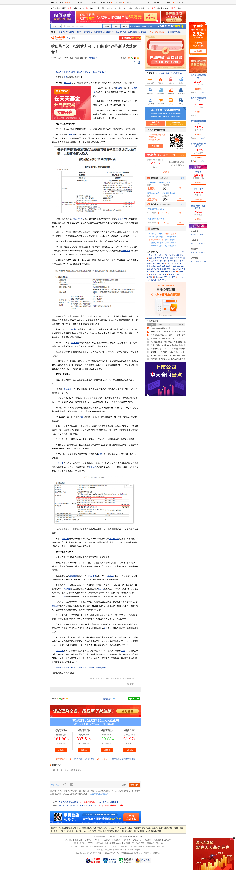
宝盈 (160, 255)
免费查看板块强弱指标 (68, 802)
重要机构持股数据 (87, 802)
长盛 (173, 255)
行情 (86, 8)
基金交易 (180, 2)
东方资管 (163, 277)
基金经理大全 (133, 32)
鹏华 (174, 274)
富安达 (172, 258)
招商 (160, 280)
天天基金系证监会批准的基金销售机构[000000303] (97, 846)
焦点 (58, 8)
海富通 (159, 266)
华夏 (168, 269)
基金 (131, 8)
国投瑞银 (156, 263)
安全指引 (107, 840)
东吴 (166, 258)
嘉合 (174, 269)
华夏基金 (65, 538)
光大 (152, 261)
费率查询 (141, 26)
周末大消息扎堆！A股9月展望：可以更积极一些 (168, 342)
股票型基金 (114, 538)
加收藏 (60, 2)
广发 (156, 261)
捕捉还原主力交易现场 (68, 805)
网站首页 (53, 2)
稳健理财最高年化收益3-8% (104, 32)
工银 (162, 263)
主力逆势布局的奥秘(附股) (108, 802)
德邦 (150, 258)
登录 (53, 785)
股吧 (153, 8)
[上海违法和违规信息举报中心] (125, 860)
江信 (155, 272)
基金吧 (159, 8)
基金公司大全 (121, 32)
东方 (158, 258)
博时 (156, 255)
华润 (163, 266)
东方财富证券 (105, 2)
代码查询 (133, 26)
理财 (136, 8)
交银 (174, 272)
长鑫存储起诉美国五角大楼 (160, 328)
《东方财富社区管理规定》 (99, 794)
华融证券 (169, 266)
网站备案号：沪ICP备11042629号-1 (147, 853)
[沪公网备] (143, 860)
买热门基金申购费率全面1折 (111, 805)
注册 (57, 785)
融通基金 (75, 342)
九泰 (151, 272)
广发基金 (60, 463)
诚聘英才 (167, 840)
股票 (64, 8)
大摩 (180, 272)
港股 (108, 8)
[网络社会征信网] (109, 860)
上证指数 (73, 576)
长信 (181, 255)
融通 (156, 277)
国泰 (151, 263)
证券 (128, 251)
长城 (170, 255)
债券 (142, 8)
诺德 (156, 274)
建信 (158, 272)
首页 (68, 38)
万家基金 (74, 329)
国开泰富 (170, 261)
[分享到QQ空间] (138, 58)
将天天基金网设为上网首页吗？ (105, 837)
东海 (162, 258)
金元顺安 (168, 272)
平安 (170, 274)
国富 (160, 261)
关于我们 (68, 840)
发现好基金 (88, 32)
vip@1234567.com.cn (113, 843)
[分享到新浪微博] (135, 58)
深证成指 (92, 576)
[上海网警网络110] (92, 860)
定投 (100, 454)
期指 (75, 8)
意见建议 (148, 840)
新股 (69, 8)
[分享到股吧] (129, 58)
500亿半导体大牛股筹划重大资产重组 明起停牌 (168, 332)
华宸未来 (178, 263)
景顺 (81, 417)
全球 (97, 8)
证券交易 (169, 2)
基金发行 (92, 467)
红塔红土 (163, 269)
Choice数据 (119, 2)
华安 (168, 263)
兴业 (179, 277)
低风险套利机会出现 (88, 805)
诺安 (152, 274)
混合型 (124, 251)
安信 (150, 255)
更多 (183, 252)
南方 (160, 274)
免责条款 (117, 840)
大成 (154, 258)
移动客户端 (69, 2)
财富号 (172, 8)
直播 (148, 8)
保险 (123, 650)
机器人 (101, 589)
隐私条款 (127, 840)
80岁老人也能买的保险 (156, 32)
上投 (169, 277)
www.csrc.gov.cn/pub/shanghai (128, 850)
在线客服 (157, 840)
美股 (103, 8)
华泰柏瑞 (180, 266)
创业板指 (111, 576)
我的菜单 (157, 2)
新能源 (55, 606)
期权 (80, 8)
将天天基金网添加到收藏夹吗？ (130, 837)
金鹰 (162, 272)
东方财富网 (93, 58)
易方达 (153, 280)
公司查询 (149, 26)
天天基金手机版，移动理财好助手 (170, 73)
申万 (173, 277)
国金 (164, 261)
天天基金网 (108, 699)
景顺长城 (179, 269)
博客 (166, 8)
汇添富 (156, 269)
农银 (164, 274)
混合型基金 (78, 219)
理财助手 (150, 73)
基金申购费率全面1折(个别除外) (70, 32)
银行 (125, 8)
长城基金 (120, 88)
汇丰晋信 (152, 266)
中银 (164, 280)
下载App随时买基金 (173, 32)
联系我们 (98, 840)
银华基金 (67, 389)
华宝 (172, 263)
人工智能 (67, 589)
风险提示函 (137, 840)
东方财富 (81, 2)
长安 (166, 255)
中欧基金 (60, 650)
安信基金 (67, 83)
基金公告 (71, 134)
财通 (177, 255)
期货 (114, 8)
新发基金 (142, 32)
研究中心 (88, 840)
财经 (52, 8)
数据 (92, 8)
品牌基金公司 (152, 251)
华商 (175, 266)
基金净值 (121, 219)
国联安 (176, 261)
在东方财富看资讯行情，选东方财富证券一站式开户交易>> (81, 72)
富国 (177, 258)
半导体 (62, 596)
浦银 (178, 274)
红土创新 (150, 269)
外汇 (120, 8)
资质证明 (78, 840)
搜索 (179, 8)
